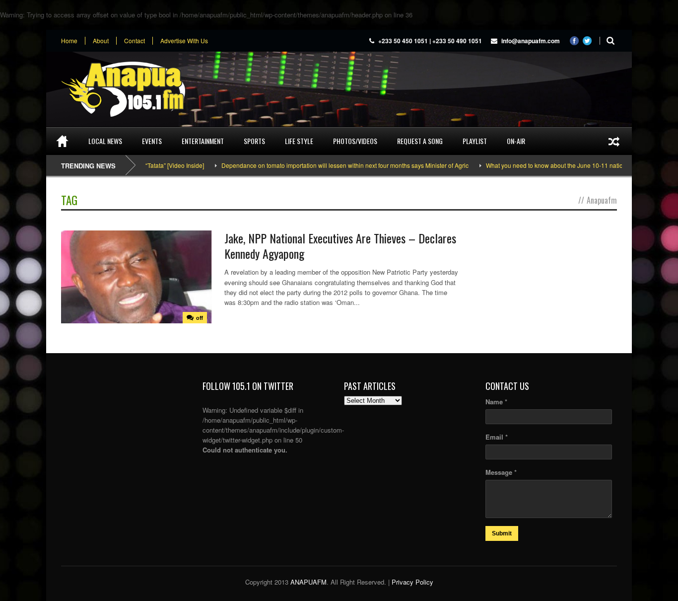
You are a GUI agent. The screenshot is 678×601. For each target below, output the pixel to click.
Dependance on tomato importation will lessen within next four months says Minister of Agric (331, 165)
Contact (134, 41)
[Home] (62, 141)
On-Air (516, 141)
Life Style (299, 141)
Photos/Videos (355, 141)
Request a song (420, 141)
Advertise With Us (184, 41)
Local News (105, 141)
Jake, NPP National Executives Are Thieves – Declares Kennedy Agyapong (340, 245)
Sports (254, 141)
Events (152, 141)
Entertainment (203, 141)
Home (69, 41)
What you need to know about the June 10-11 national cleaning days (564, 165)
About (101, 41)
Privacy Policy (412, 582)
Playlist (475, 141)
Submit (502, 533)
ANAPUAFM (308, 582)
